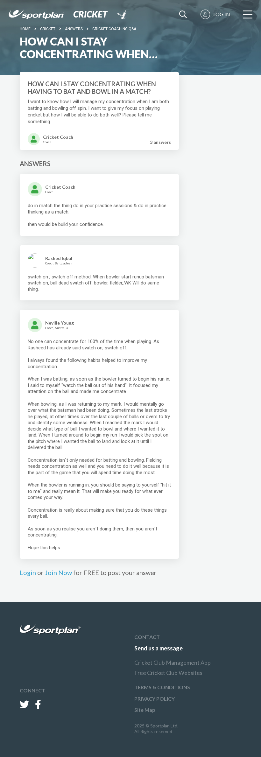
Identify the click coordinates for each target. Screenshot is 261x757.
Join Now (58, 572)
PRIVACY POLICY (154, 699)
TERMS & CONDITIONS (162, 687)
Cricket (47, 29)
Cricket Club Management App (172, 662)
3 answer (160, 142)
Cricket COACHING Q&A (114, 29)
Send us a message (158, 648)
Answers (74, 29)
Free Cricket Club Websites (168, 672)
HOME (25, 29)
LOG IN (221, 14)
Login (28, 572)
